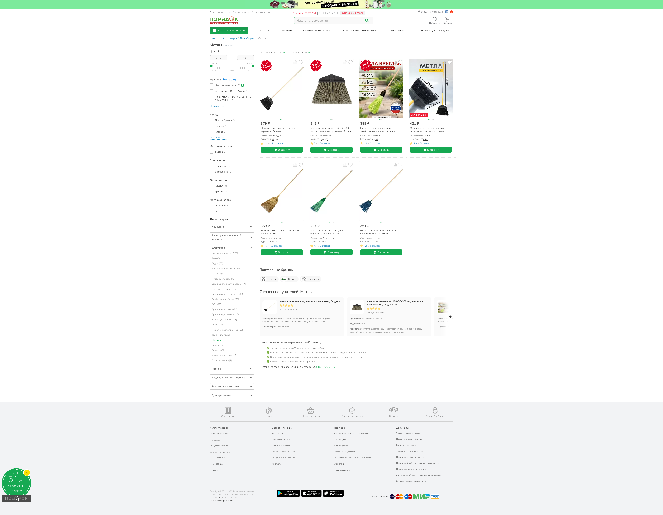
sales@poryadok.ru (225, 500)
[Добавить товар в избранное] (301, 62)
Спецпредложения (219, 445)
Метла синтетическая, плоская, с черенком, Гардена (309, 301)
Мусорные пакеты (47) (223, 278)
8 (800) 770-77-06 (328, 13)
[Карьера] (394, 409)
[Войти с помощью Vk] (446, 12)
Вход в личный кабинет (283, 457)
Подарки (214, 469)
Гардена (272, 279)
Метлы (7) (217, 340)
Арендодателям (341, 445)
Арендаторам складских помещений (351, 433)
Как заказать (278, 433)
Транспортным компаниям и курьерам (352, 457)
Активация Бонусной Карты (409, 451)
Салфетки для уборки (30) (225, 299)
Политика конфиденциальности (411, 457)
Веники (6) (217, 345)
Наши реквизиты (342, 469)
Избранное (215, 440)
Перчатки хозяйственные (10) (227, 329)
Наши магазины (217, 457)
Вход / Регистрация (432, 11)
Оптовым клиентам (261, 12)
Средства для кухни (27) (224, 309)
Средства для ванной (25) (225, 314)
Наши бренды (216, 463)
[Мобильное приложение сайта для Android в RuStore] (333, 493)
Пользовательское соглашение (411, 469)
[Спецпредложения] (352, 410)
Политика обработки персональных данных (417, 463)
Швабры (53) (218, 273)
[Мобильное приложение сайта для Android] (288, 493)
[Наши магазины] (311, 410)
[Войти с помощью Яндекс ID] (451, 12)
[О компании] (228, 410)
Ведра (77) (217, 263)
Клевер (292, 279)
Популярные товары (219, 433)
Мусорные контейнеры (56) (226, 268)
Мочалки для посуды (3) (224, 355)
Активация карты (241, 12)
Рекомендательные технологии (411, 481)
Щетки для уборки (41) (224, 289)
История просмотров (220, 452)
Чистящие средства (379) (225, 253)
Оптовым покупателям (345, 451)
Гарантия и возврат (281, 445)
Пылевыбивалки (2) (222, 360)
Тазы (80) (216, 258)
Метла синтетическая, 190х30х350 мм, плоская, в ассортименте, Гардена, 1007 (395, 303)
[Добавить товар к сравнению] (295, 62)
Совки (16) (217, 324)
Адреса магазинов (218, 12)
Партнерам (340, 427)
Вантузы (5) (218, 350)
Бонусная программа (406, 445)
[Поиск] (367, 20)
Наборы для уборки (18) (224, 319)
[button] (229, 30)
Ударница (313, 279)
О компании (340, 463)
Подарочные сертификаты (409, 439)
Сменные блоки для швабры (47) (229, 283)
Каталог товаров (219, 427)
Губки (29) (217, 304)
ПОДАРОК (16, 498)
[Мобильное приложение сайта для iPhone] (311, 493)
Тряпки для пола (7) (222, 334)
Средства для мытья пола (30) (227, 294)
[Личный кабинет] (435, 410)
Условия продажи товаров (408, 433)
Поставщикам (340, 439)
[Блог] (269, 410)
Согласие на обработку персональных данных (418, 475)
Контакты (276, 463)
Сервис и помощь (282, 427)
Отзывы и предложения (283, 451)
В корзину (284, 149)
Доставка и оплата (352, 13)
